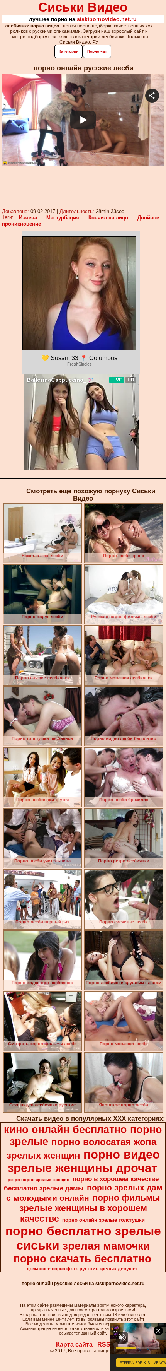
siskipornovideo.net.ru (107, 19)
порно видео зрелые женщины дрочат (84, 1161)
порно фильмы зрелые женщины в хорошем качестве (89, 1208)
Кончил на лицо (108, 218)
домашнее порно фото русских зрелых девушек (82, 1269)
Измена (28, 218)
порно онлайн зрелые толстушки (103, 1220)
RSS (103, 1344)
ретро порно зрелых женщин (38, 1179)
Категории (68, 51)
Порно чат (97, 51)
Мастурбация (62, 218)
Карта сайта (74, 1344)
